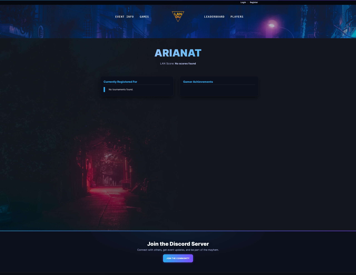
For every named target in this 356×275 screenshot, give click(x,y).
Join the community (178, 258)
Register (254, 2)
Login (243, 2)
